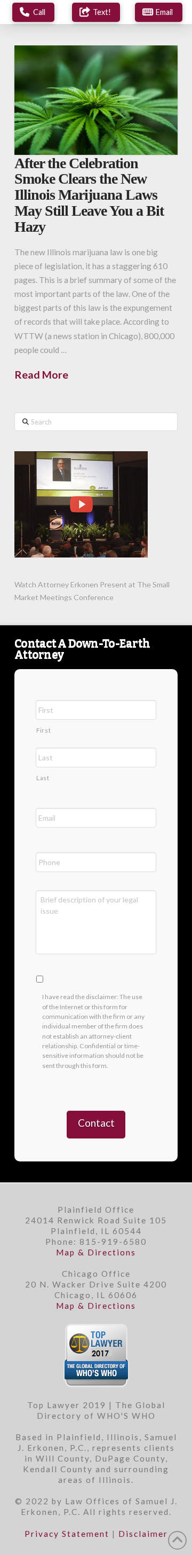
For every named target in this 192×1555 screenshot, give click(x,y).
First (43, 730)
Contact (96, 1123)
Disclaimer (143, 1533)
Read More (41, 374)
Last (43, 777)
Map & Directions (96, 1252)
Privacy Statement (67, 1533)
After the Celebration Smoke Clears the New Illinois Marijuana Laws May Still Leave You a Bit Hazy (89, 195)
